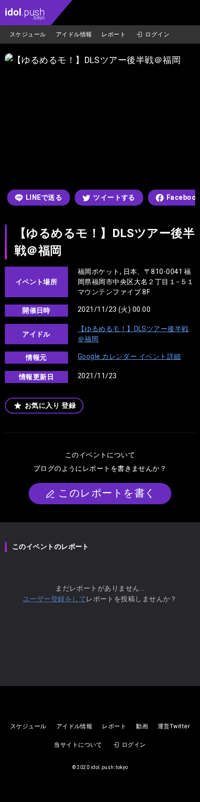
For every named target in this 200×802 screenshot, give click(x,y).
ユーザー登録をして (54, 599)
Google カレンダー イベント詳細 (129, 356)
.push (25, 13)
